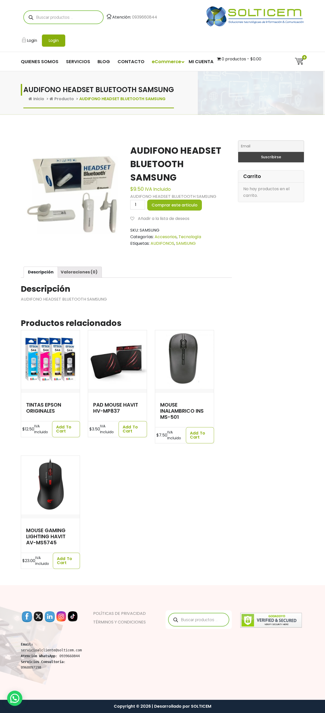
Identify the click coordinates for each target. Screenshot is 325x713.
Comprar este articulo (175, 205)
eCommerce (166, 61)
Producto (63, 99)
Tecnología (189, 237)
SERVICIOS (78, 61)
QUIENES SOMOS (39, 61)
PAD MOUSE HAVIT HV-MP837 (115, 407)
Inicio (38, 99)
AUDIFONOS (162, 243)
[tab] (41, 272)
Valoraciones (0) (79, 272)
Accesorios (166, 237)
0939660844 (144, 17)
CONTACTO (131, 61)
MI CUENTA (201, 61)
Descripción (41, 272)
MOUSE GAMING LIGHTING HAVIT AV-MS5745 (46, 536)
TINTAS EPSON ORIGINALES (43, 407)
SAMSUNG (186, 243)
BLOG (104, 61)
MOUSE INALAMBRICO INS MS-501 (182, 411)
